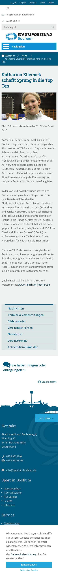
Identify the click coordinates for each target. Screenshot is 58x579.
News (24, 55)
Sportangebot (12, 488)
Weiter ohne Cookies (29, 570)
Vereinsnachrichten (20, 328)
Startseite (10, 55)
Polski (42, 2)
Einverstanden (29, 564)
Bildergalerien (17, 321)
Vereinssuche (11, 523)
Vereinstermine (17, 340)
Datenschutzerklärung (23, 554)
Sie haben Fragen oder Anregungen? (24, 367)
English (22, 2)
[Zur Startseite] (29, 36)
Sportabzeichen (13, 492)
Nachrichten (16, 308)
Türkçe (51, 2)
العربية (13, 2)
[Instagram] (29, 8)
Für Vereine (10, 496)
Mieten (8, 501)
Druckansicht (48, 381)
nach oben (45, 418)
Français (33, 2)
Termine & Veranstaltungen (26, 315)
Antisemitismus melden (23, 347)
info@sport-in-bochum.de (20, 14)
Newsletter (15, 334)
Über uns (9, 505)
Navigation (18, 46)
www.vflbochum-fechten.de (34, 284)
